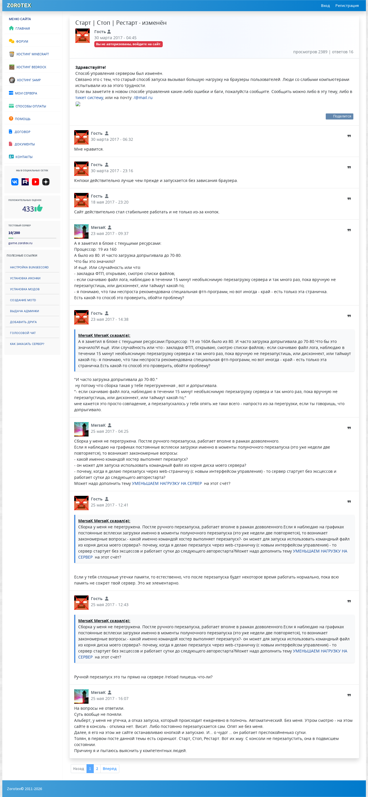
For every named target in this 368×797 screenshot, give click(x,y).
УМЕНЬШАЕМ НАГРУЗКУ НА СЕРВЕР (167, 483)
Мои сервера (25, 93)
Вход (325, 5)
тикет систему (89, 97)
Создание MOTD (23, 299)
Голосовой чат (23, 332)
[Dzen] (47, 184)
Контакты (23, 156)
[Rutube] (26, 184)
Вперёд (110, 768)
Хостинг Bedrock (30, 66)
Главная (22, 28)
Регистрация (347, 5)
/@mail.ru (143, 97)
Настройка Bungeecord (29, 266)
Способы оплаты (30, 106)
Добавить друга (23, 321)
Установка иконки (25, 277)
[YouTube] (36, 184)
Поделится (342, 116)
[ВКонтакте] (16, 184)
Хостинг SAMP (28, 79)
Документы (23, 144)
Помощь (21, 118)
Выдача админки (24, 310)
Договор (21, 131)
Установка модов (25, 288)
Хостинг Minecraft (32, 53)
